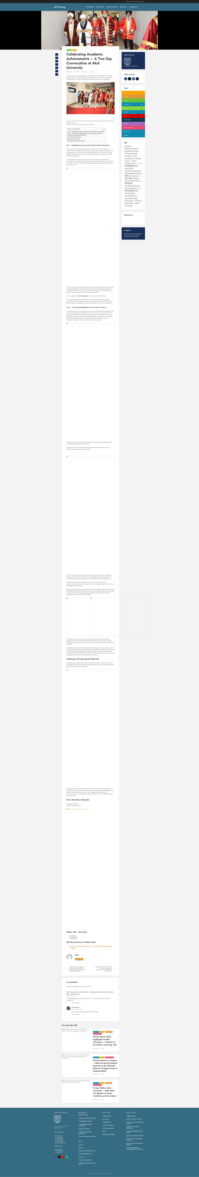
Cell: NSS (134, 161)
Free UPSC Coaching (108, 1125)
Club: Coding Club (134, 178)
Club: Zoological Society (131, 198)
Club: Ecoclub (128, 183)
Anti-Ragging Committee (85, 1121)
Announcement (129, 158)
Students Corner (97, 1033)
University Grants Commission (134, 1119)
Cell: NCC (127, 161)
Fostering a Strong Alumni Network (76, 135)
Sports (104, 1131)
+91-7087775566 (59, 1140)
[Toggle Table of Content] (103, 129)
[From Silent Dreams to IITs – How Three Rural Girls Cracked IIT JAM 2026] (127, 254)
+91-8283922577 (59, 1149)
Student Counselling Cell (85, 1160)
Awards (69, 50)
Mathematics (108, 1083)
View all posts (79, 959)
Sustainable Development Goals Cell (87, 1163)
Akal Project (128, 156)
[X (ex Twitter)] (137, 78)
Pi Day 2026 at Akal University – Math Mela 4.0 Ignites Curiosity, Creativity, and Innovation (104, 1092)
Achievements (133, 7)
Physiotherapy (109, 1031)
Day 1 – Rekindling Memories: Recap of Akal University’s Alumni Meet (86, 131)
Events (74, 50)
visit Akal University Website (131, 66)
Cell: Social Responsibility (131, 166)
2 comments (84, 72)
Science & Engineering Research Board (135, 1131)
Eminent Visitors (107, 1122)
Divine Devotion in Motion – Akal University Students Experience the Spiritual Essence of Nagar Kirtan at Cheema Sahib (105, 1065)
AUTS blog (59, 7)
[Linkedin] (133, 78)
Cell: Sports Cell (129, 168)
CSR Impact (138, 201)
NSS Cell (81, 1147)
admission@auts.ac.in (60, 1142)
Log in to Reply (75, 1003)
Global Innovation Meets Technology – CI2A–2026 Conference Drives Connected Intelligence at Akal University (136, 268)
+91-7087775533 (59, 1137)
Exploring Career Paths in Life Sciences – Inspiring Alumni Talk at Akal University (136, 221)
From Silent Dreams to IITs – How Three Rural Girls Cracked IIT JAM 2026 (136, 250)
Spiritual (137, 203)
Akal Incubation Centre (131, 153)
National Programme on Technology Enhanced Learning (135, 1148)
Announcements (130, 1)
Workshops (123, 7)
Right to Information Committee (87, 1136)
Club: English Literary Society (132, 186)
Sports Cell (81, 1157)
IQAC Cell (81, 1144)
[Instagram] (129, 78)
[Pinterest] (63, 1156)
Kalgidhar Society (131, 1116)
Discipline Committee (84, 1129)
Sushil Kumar (75, 1007)
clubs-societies (129, 201)
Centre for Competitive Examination (131, 176)
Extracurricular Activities (109, 1134)
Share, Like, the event (73, 139)
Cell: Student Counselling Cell (133, 171)
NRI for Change (129, 203)
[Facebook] (125, 78)
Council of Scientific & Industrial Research (135, 1122)
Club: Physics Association (131, 191)
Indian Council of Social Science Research (135, 1143)
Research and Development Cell (87, 1151)
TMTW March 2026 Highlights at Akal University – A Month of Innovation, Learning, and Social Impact (105, 1042)
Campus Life (100, 7)
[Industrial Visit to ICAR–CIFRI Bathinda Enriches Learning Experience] (127, 240)
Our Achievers (106, 1119)
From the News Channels (74, 137)
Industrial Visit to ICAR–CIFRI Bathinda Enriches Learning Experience (137, 238)
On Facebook (73, 938)
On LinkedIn (73, 936)
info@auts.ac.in (59, 1152)
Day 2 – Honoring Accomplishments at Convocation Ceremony (84, 133)
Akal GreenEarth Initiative (131, 148)
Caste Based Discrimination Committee (86, 1125)
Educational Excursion (108, 1128)
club (126, 178)
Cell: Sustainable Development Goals (133, 174)
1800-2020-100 (58, 1135)
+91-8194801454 (59, 1151)
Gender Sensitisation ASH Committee (85, 1132)
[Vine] (66, 1156)
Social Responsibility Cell (85, 1154)
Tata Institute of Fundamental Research (134, 1139)
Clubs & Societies (112, 7)
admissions (128, 146)
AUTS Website (90, 7)
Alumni (135, 156)
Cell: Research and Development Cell (130, 164)
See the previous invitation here (75, 140)
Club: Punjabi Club (129, 193)
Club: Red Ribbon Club (131, 196)
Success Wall (128, 206)
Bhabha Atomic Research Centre (135, 1135)
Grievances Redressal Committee (87, 1118)
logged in (77, 986)
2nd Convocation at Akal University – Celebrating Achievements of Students (91, 947)
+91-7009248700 (59, 1141)
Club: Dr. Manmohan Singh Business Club (132, 181)
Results (143, 1)
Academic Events (107, 1116)
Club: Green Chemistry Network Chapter (131, 188)
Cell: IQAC (138, 158)
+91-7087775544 (59, 1138)
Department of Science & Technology (133, 1127)
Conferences (138, 1)
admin (70, 72)
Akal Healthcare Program (131, 151)
